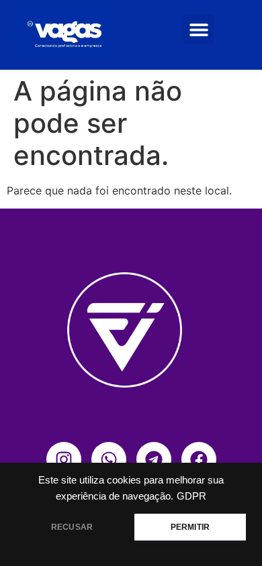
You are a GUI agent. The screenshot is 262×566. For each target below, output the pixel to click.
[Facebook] (198, 459)
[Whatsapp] (108, 459)
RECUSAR (72, 527)
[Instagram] (63, 459)
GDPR (191, 496)
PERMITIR (190, 527)
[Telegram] (153, 459)
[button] (198, 29)
